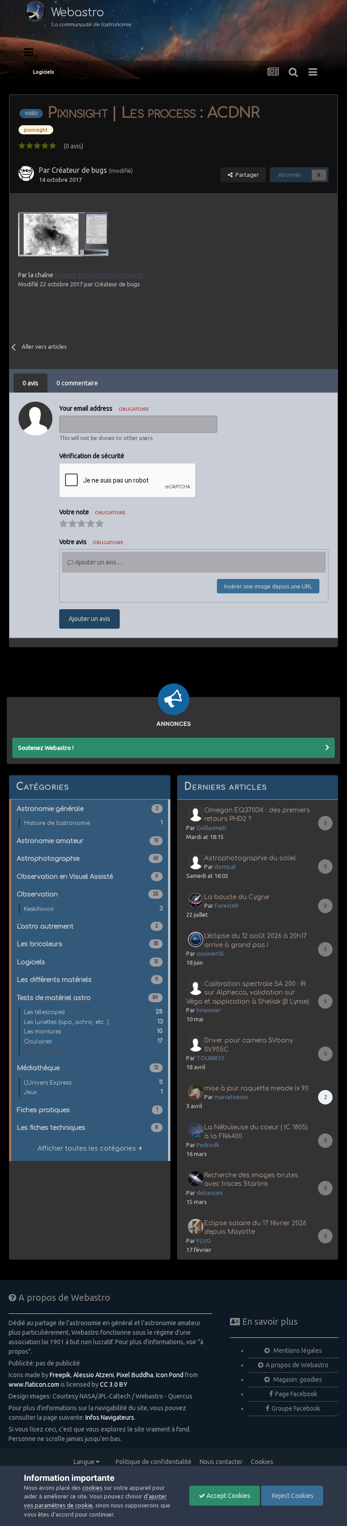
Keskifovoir (93, 908)
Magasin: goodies (297, 1379)
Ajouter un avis (89, 618)
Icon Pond (169, 1375)
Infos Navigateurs (109, 1417)
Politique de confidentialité (154, 1461)
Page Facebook (296, 1394)
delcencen (210, 1193)
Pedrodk (208, 1145)
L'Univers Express (93, 1082)
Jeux (93, 1092)
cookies (92, 1487)
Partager (246, 174)
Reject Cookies (292, 1495)
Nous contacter (221, 1461)
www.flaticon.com (34, 1384)
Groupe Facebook (296, 1408)
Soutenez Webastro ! (46, 747)
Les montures (93, 1031)
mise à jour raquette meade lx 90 (256, 1088)
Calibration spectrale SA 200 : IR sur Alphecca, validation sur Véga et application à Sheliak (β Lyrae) (247, 993)
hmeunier (209, 1010)
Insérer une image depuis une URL (268, 586)
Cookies (262, 1461)
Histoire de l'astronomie (93, 823)
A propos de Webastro (297, 1365)
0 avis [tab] (30, 383)
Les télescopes (93, 1012)
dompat (225, 866)
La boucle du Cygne (236, 897)
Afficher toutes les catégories (89, 1148)
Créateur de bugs (79, 170)
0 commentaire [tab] (77, 383)
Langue (85, 1461)
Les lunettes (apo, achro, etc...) (93, 1022)
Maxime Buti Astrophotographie (99, 275)
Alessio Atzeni (93, 1375)
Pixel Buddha (135, 1375)
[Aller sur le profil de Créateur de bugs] (26, 173)
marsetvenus (232, 1097)
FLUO (204, 1240)
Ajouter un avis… (98, 562)
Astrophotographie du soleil (250, 858)
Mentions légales (297, 1350)
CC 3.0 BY (113, 1384)
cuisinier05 (210, 953)
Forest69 (226, 905)
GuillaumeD (211, 828)
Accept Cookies (227, 1495)
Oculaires (93, 1041)
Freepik (60, 1375)
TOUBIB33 (210, 1058)
